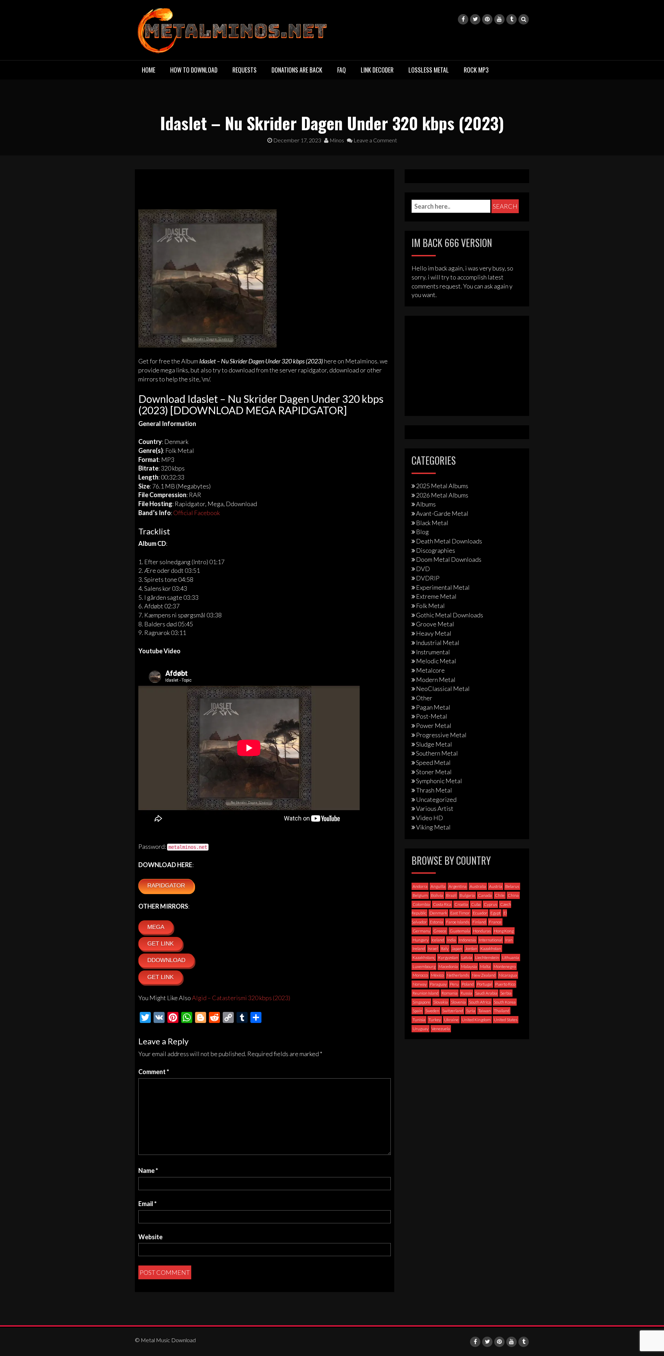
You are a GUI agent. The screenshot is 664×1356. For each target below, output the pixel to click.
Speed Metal (433, 762)
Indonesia (467, 939)
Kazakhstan (490, 948)
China (513, 895)
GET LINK (160, 943)
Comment (153, 1071)
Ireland (419, 948)
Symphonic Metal (439, 781)
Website (150, 1237)
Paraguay (438, 984)
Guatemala (460, 930)
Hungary (420, 939)
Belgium (420, 895)
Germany (421, 930)
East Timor (460, 913)
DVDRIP (428, 578)
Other (424, 698)
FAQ (341, 69)
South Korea (505, 1002)
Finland (479, 921)
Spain (417, 1010)
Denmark (438, 913)
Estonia (436, 921)
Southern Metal (437, 753)
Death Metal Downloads (449, 541)
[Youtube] (499, 19)
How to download (194, 69)
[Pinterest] (487, 19)
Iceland (438, 939)
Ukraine (451, 1019)
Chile (500, 895)
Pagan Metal (433, 707)
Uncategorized (436, 799)
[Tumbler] (511, 19)
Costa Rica (442, 904)
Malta (485, 966)
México (437, 975)
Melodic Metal (436, 661)
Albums (426, 504)
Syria (470, 1010)
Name (148, 1170)
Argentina (458, 886)
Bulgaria (467, 895)
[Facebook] (463, 19)
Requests (244, 69)
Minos (336, 140)
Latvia (466, 957)
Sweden (432, 1010)
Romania (450, 993)
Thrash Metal (434, 790)
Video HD (429, 818)
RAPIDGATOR (166, 885)
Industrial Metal (437, 642)
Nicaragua (508, 975)
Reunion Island (426, 993)
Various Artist (434, 808)
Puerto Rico (505, 984)
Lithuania (510, 957)
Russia (466, 993)
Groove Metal (435, 624)
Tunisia (419, 1019)
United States (505, 1019)
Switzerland (452, 1010)
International (490, 939)
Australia (478, 886)
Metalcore (430, 670)
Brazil (451, 895)
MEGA (155, 927)
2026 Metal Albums (442, 495)
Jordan (471, 948)
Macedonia (448, 966)
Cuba (476, 904)
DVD (423, 568)
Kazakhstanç (424, 957)
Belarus (512, 886)
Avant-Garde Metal (442, 513)
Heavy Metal (433, 633)
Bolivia (437, 895)
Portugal (484, 984)
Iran (509, 939)
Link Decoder (377, 69)
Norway (420, 984)
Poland (468, 984)
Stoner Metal (434, 772)
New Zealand (484, 975)
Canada (485, 895)
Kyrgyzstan (448, 957)
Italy (445, 948)
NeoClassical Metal (443, 688)
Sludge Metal (434, 744)
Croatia (461, 904)
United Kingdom (476, 1019)
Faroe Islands (457, 921)
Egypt (495, 913)
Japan (457, 948)
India (451, 939)
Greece (439, 930)
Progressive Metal (441, 735)
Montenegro (505, 966)
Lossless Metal (428, 69)
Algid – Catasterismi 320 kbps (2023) (241, 998)
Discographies (435, 550)
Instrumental (433, 652)
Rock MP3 (476, 69)
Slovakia (440, 1002)
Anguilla (438, 886)
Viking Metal (433, 827)
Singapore (421, 1002)
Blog (422, 531)
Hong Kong (504, 930)
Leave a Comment (374, 140)
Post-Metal (431, 716)
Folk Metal (430, 605)
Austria (495, 886)
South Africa (480, 1002)
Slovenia (458, 1002)
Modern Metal (435, 679)
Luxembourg (424, 966)
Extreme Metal (436, 596)
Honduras (482, 930)
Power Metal (433, 725)
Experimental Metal (443, 587)
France (495, 921)
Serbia (505, 993)
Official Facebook (196, 512)
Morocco (420, 975)
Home (148, 69)
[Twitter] (475, 19)
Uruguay (420, 1028)
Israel (433, 948)
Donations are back (296, 69)
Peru (454, 984)
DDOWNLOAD (166, 960)
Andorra (420, 886)
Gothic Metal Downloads (449, 615)
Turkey (434, 1019)
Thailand (501, 1010)
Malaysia (469, 966)
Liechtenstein (487, 957)
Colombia (421, 904)
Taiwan (484, 1010)
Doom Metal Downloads (448, 559)
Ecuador (480, 913)
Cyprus (490, 904)
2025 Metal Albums (442, 486)
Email (147, 1203)
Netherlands (458, 975)
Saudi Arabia (486, 993)
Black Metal (432, 523)
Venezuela (441, 1028)
